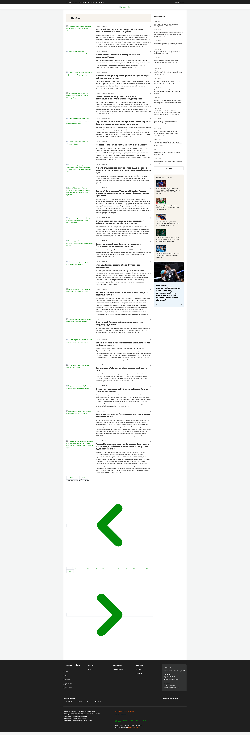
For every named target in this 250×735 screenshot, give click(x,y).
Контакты (139, 673)
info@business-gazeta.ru (171, 679)
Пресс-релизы (67, 688)
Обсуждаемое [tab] (167, 177)
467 (133, 569)
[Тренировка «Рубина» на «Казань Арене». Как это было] (81, 373)
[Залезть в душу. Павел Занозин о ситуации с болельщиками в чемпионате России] (81, 249)
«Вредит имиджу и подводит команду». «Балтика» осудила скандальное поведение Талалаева (168, 72)
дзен (88, 702)
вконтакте (69, 702)
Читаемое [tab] (159, 177)
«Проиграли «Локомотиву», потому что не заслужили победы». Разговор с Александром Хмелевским (168, 239)
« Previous (72, 478)
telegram (98, 702)
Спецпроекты (117, 665)
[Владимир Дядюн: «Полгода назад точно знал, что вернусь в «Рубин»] (81, 301)
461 (88, 569)
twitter (79, 702)
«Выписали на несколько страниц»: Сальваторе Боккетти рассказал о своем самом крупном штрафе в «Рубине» (167, 112)
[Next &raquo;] (109, 614)
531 (147, 569)
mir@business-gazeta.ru (171, 687)
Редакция (139, 665)
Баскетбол (91, 2)
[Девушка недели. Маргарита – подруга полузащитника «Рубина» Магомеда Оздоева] (81, 103)
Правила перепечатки (121, 715)
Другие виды (100, 2)
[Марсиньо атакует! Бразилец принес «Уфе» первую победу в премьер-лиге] (81, 80)
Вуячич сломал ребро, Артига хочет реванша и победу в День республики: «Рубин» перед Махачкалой (168, 34)
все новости (169, 168)
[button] (156, 304)
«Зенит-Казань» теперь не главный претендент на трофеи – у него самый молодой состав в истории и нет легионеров (168, 293)
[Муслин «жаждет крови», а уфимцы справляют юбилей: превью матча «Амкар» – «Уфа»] (81, 227)
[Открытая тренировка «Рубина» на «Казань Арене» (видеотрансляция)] (81, 396)
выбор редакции (161, 285)
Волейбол (82, 2)
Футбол (75, 2)
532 (70, 571)
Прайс (90, 669)
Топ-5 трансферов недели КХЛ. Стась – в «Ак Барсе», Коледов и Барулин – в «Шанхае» (168, 255)
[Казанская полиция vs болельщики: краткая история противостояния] (81, 423)
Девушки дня (112, 93)
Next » (84, 478)
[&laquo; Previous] (109, 525)
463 (103, 569)
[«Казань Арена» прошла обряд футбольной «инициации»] (81, 273)
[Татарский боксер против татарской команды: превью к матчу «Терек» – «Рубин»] (81, 36)
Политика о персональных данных (124, 711)
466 (126, 569)
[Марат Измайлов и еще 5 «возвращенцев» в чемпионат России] (81, 59)
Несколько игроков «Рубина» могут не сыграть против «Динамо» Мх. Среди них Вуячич (167, 91)
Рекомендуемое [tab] (159, 16)
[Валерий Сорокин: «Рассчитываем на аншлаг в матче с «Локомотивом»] (81, 350)
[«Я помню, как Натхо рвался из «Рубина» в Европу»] (81, 151)
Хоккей (68, 2)
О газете (138, 669)
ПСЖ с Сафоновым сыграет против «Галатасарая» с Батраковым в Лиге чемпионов (166, 133)
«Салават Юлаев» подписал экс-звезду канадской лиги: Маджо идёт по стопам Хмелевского (167, 223)
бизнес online (179, 2)
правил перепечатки (134, 727)
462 (96, 569)
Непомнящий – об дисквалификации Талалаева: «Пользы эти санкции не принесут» (166, 62)
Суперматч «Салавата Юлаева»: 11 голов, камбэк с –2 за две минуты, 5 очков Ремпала (167, 207)
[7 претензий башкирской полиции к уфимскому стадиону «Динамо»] (81, 327)
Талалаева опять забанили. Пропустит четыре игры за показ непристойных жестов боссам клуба (168, 143)
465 (118, 569)
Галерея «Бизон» (117, 669)
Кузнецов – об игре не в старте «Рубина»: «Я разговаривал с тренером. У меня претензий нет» (168, 102)
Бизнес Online (73, 665)
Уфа (109, 118)
